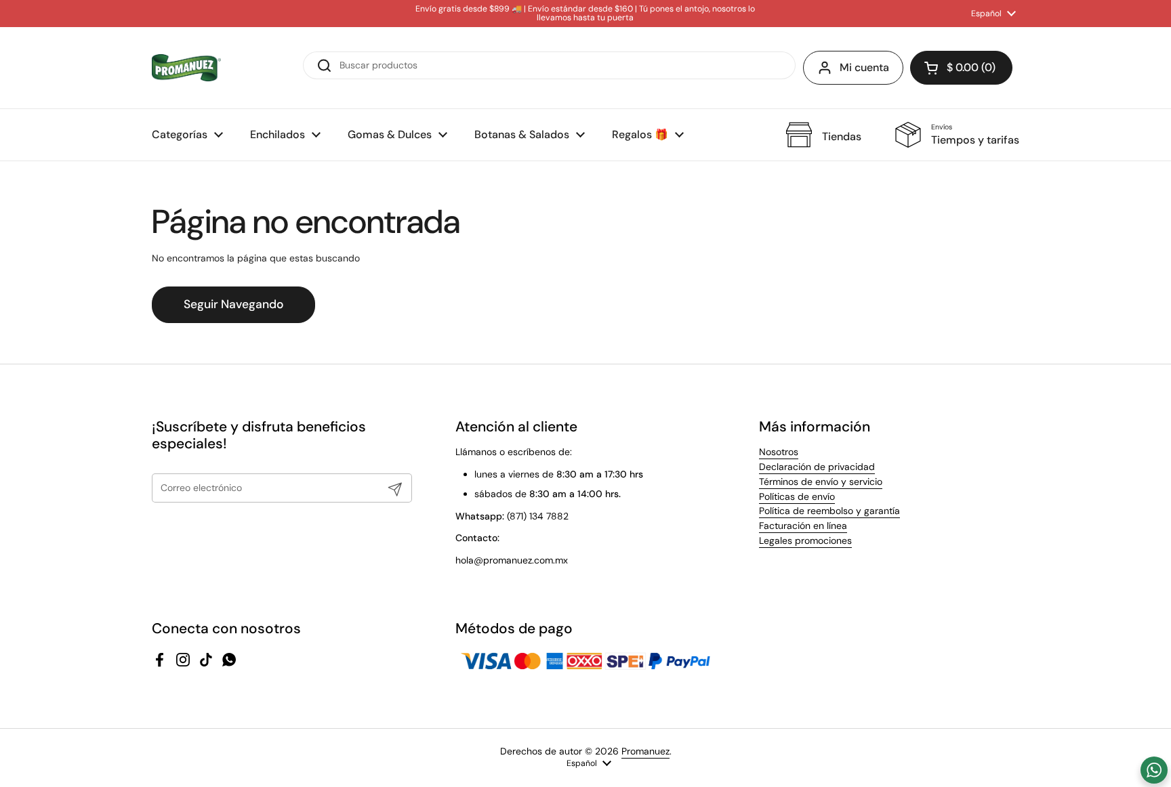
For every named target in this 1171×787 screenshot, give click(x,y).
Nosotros (778, 452)
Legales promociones (805, 540)
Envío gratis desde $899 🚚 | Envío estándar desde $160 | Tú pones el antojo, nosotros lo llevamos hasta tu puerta (585, 14)
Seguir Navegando (233, 304)
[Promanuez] (186, 67)
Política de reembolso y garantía (829, 511)
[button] (961, 68)
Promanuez (645, 751)
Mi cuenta (864, 67)
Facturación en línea (803, 525)
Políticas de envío (797, 496)
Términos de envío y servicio (820, 481)
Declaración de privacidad (817, 467)
